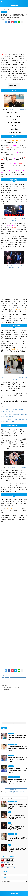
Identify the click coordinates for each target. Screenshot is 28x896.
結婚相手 (6, 680)
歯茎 (20, 679)
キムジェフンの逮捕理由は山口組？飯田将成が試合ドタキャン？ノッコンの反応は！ (17, 828)
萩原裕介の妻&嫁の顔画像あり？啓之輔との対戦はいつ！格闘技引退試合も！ (17, 806)
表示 (17, 85)
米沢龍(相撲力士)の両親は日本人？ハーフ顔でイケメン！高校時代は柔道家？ (17, 759)
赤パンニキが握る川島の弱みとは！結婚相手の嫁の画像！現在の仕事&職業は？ (17, 817)
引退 (5, 679)
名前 (3, 706)
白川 (3, 680)
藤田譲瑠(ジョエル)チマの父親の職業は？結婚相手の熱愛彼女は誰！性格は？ (17, 770)
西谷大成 (10, 680)
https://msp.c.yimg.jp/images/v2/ (17, 109)
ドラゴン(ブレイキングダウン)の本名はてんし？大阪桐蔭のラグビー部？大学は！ (17, 849)
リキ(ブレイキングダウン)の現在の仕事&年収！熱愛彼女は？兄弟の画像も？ (17, 838)
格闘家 (17, 679)
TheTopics (14, 5)
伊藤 (25, 677)
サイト (3, 716)
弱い (7, 679)
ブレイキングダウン (20, 677)
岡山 (3, 679)
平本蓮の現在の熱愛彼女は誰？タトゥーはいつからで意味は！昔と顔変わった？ (17, 781)
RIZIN (3, 677)
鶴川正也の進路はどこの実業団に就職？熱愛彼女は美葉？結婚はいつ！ (17, 737)
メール (3, 711)
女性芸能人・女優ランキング (8, 862)
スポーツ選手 (4, 675)
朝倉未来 (14, 679)
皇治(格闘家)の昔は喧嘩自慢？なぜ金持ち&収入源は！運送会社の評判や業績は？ (17, 748)
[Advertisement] (14, 39)
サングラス (7, 677)
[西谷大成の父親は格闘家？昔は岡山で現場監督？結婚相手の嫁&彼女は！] (15, 22)
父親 (22, 679)
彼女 (10, 679)
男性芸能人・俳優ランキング (8, 868)
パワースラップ (13, 677)
